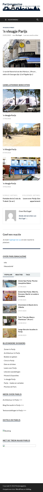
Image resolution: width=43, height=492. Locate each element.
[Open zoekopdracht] (37, 19)
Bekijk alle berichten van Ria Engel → (27, 217)
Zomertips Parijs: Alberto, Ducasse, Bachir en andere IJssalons (28, 294)
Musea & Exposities (11, 375)
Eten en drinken (10, 364)
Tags (28, 275)
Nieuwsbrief (8, 266)
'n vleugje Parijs (8, 27)
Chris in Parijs (9, 360)
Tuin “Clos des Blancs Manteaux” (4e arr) (26, 318)
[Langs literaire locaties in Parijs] (10, 330)
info (5, 262)
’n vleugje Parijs (9, 115)
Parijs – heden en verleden (14, 383)
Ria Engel (19, 35)
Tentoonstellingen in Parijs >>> (14, 410)
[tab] (8, 275)
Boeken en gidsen (10, 357)
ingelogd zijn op (15, 240)
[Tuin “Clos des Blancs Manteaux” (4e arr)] (10, 317)
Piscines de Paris (10, 387)
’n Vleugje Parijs (9, 149)
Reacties (19, 275)
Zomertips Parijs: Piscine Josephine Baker (27, 282)
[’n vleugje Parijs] (21, 101)
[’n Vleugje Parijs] (21, 135)
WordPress (19, 489)
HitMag (28, 489)
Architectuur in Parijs (12, 353)
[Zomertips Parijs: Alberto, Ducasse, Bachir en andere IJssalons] (9, 292)
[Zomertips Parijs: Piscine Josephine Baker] (10, 281)
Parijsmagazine (20, 486)
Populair (8, 275)
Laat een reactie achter (30, 35)
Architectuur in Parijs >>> (12, 400)
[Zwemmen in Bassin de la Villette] (10, 305)
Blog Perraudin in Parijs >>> (13, 405)
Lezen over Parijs (10, 368)
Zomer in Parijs (9, 349)
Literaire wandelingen (12, 372)
